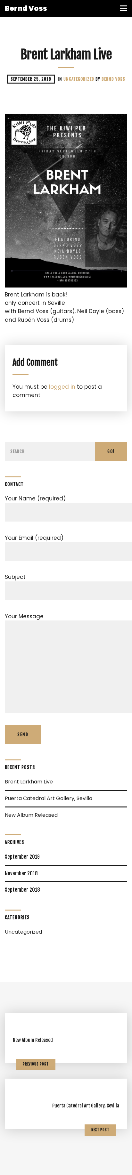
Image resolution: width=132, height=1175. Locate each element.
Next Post (100, 1130)
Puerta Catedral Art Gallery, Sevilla (48, 798)
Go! (111, 451)
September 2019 (22, 857)
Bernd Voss (113, 79)
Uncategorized (79, 79)
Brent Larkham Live (29, 781)
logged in (62, 387)
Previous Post (36, 1064)
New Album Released (31, 815)
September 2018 (22, 890)
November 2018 (21, 873)
